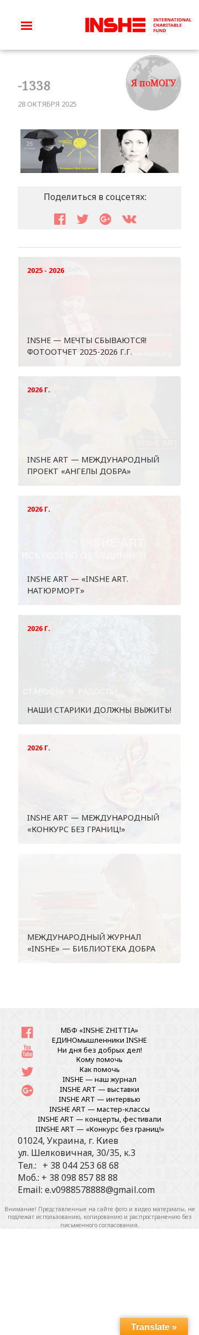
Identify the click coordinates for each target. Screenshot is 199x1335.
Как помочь (100, 1069)
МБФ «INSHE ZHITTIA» (99, 1030)
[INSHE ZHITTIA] (138, 24)
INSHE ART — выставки (99, 1089)
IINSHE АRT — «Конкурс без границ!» (99, 1129)
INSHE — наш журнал (99, 1079)
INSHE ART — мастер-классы (99, 1109)
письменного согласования (99, 1225)
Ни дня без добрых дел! (99, 1050)
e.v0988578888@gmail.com (100, 1190)
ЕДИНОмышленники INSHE (99, 1040)
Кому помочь (99, 1059)
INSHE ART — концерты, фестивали (99, 1119)
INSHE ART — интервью (99, 1099)
